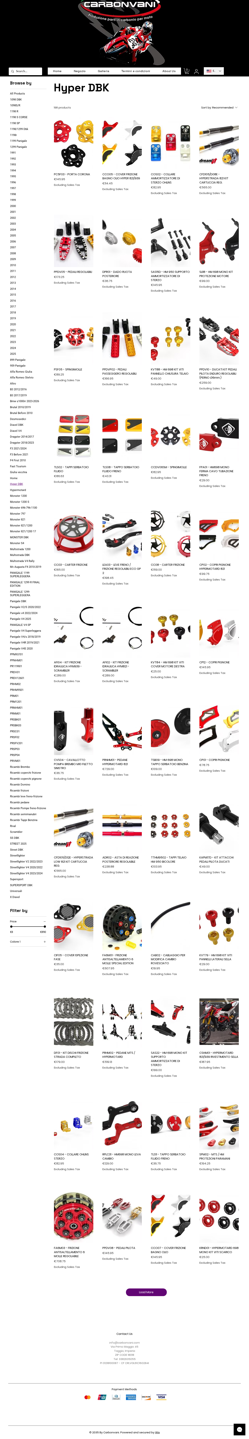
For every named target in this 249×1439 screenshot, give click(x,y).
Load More (146, 1292)
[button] (187, 71)
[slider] (11, 926)
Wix (157, 1432)
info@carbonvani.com (124, 1343)
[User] (196, 71)
